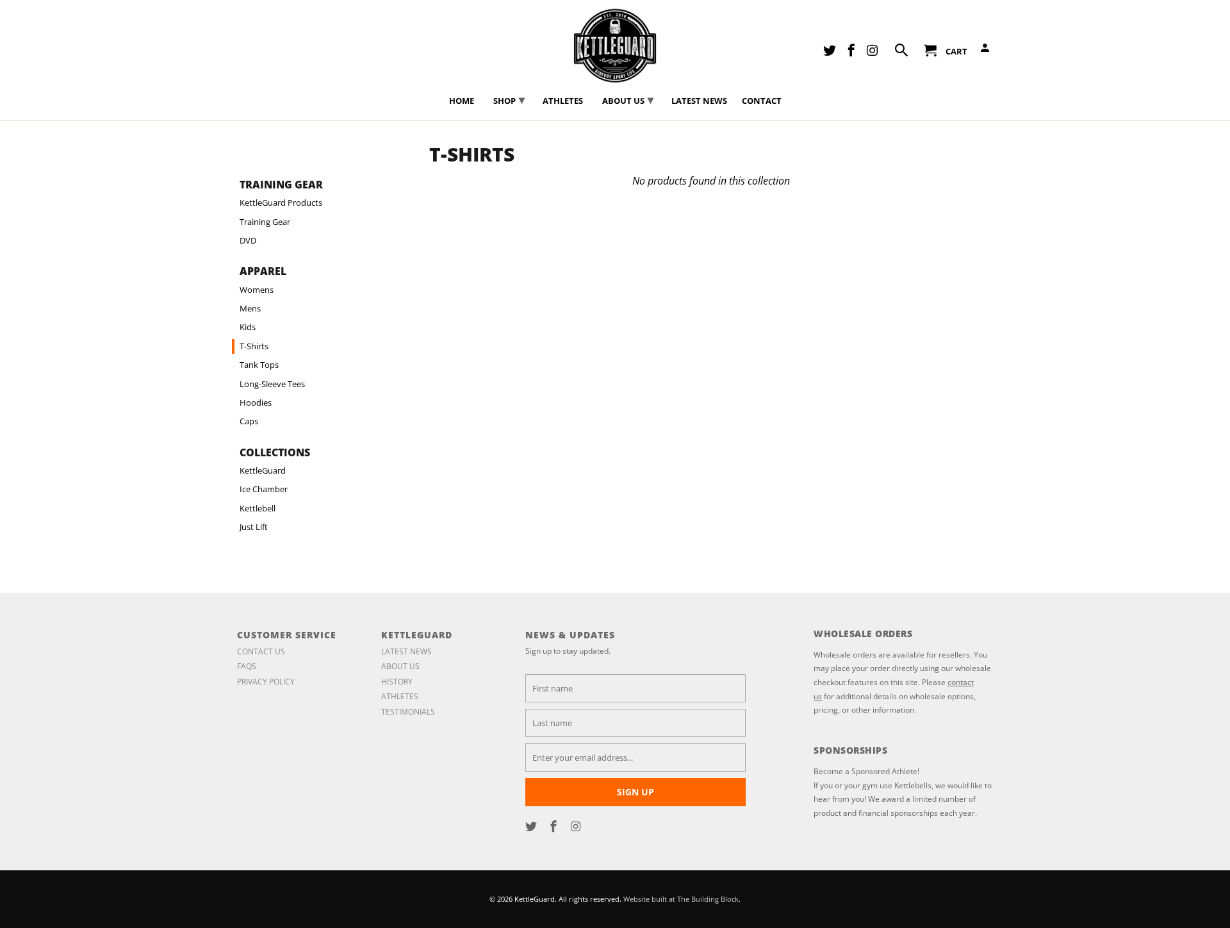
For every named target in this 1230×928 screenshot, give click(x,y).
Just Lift (254, 527)
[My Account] (986, 50)
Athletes (399, 696)
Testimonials (408, 711)
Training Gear (265, 222)
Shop (509, 99)
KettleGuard (263, 470)
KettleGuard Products (281, 202)
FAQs (246, 666)
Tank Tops (259, 364)
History (397, 681)
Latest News (406, 651)
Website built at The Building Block (681, 899)
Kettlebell (257, 508)
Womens (257, 289)
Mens (250, 308)
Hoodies (256, 402)
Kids (248, 327)
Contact (762, 101)
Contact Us (261, 651)
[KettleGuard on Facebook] (555, 826)
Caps (249, 421)
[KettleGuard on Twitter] (532, 826)
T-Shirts (254, 346)
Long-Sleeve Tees (272, 384)
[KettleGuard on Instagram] (577, 826)
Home (461, 101)
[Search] (902, 52)
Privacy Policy (266, 681)
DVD (248, 240)
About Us (400, 666)
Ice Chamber (264, 489)
